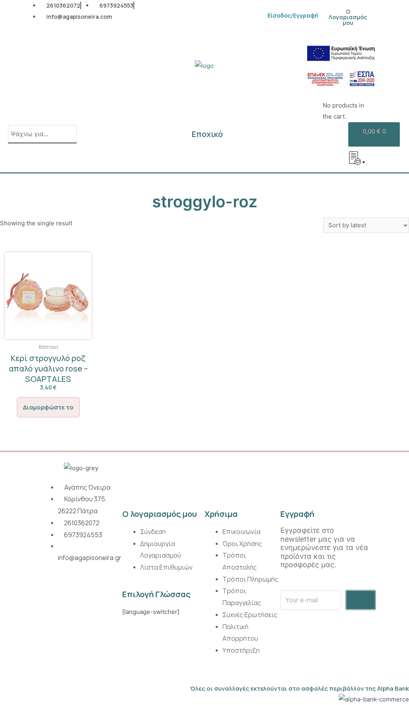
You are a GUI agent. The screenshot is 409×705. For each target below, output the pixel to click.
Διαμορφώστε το (48, 407)
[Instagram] (47, 588)
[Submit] (360, 600)
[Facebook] (65, 588)
